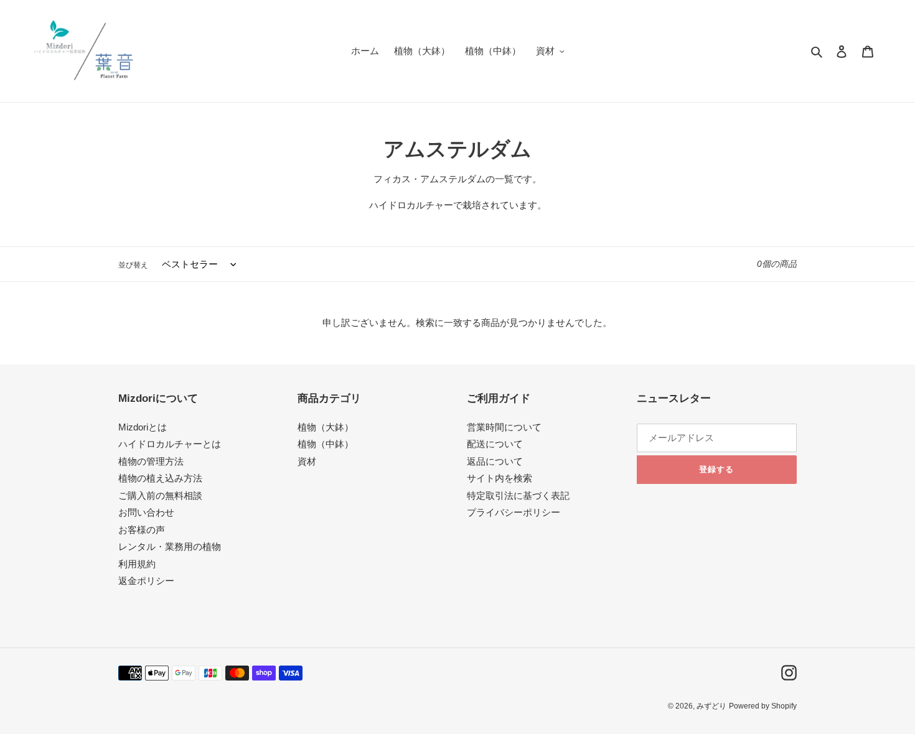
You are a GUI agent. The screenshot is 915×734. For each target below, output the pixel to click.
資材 (307, 461)
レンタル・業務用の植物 (169, 546)
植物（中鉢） (326, 444)
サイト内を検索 (499, 478)
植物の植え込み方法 (160, 478)
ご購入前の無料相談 (160, 495)
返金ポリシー (146, 580)
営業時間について (504, 427)
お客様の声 (141, 529)
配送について (495, 444)
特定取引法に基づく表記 (518, 495)
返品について (495, 461)
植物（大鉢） (326, 427)
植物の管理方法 (151, 461)
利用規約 (137, 564)
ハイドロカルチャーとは (169, 444)
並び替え (133, 265)
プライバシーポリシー (513, 512)
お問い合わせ (146, 512)
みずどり (711, 706)
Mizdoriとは (142, 427)
